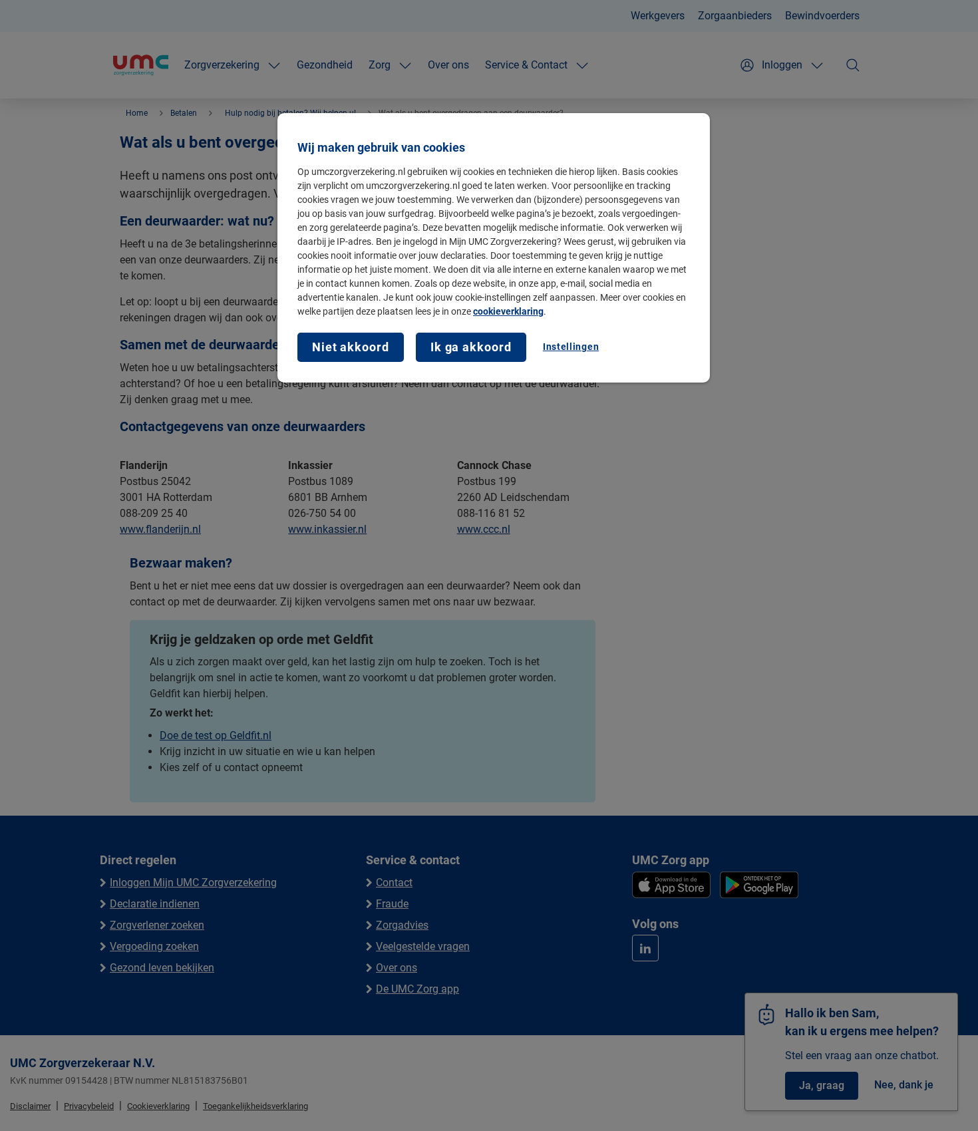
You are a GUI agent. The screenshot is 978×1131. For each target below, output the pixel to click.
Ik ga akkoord (471, 347)
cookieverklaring (508, 311)
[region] (493, 248)
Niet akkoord (350, 347)
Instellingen (571, 346)
